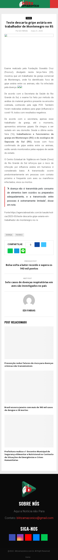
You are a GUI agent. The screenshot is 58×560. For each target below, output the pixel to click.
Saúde (28, 18)
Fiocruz (19, 235)
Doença (9, 235)
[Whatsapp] (44, 537)
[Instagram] (20, 537)
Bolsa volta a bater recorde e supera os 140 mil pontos (29, 267)
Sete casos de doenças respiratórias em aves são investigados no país (29, 284)
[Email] (36, 537)
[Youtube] (28, 537)
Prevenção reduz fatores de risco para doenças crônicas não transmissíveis (28, 364)
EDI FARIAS (23, 31)
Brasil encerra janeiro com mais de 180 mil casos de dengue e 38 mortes (28, 409)
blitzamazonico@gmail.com (35, 518)
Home (27, 557)
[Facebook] (12, 537)
